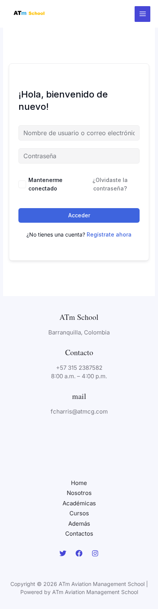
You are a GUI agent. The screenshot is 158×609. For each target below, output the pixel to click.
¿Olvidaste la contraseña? (110, 184)
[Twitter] (62, 553)
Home (79, 483)
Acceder (79, 215)
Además (79, 523)
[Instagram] (95, 553)
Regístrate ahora (109, 234)
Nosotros (79, 492)
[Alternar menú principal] (142, 14)
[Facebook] (79, 553)
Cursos (79, 513)
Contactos (79, 533)
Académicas (79, 503)
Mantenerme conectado (45, 184)
